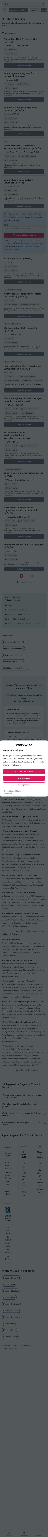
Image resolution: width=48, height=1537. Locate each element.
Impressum (8, 793)
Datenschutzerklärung (12, 791)
